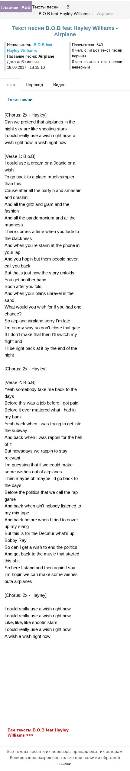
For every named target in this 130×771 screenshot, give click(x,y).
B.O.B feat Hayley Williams (64, 13)
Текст (10, 84)
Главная (9, 7)
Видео (59, 84)
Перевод (34, 84)
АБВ (26, 7)
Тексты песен (45, 7)
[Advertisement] (43, 683)
